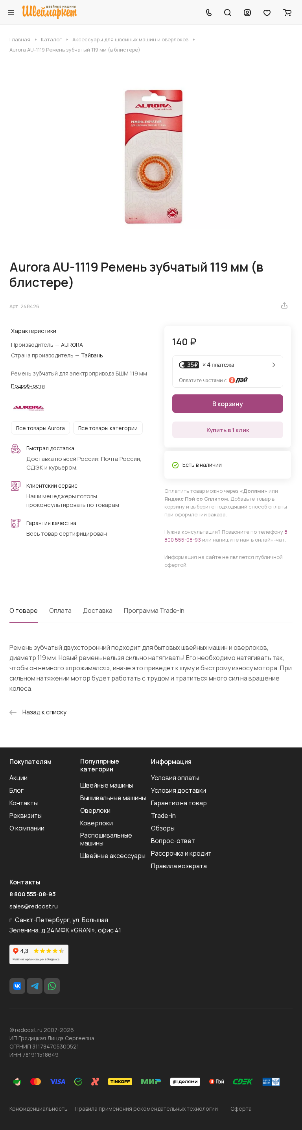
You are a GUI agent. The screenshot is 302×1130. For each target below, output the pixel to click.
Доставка (97, 610)
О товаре (23, 610)
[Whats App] (52, 986)
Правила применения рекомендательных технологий (146, 1108)
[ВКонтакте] (17, 986)
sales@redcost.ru (33, 906)
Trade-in (163, 815)
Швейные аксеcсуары (112, 855)
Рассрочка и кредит (181, 853)
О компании (26, 828)
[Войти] (247, 12)
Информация (171, 761)
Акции (18, 777)
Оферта (241, 1108)
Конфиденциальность (38, 1108)
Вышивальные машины (113, 797)
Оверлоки (95, 810)
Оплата (60, 610)
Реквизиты (25, 815)
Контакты (23, 803)
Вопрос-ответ (173, 840)
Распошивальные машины (106, 839)
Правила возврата (179, 866)
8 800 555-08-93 (32, 894)
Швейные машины (106, 785)
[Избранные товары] (267, 12)
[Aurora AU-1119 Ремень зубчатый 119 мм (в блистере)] (151, 156)
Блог (16, 790)
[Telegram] (34, 986)
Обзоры (163, 828)
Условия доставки (178, 790)
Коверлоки (96, 823)
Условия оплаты (175, 777)
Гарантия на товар (179, 803)
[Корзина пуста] (287, 12)
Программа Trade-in (154, 610)
